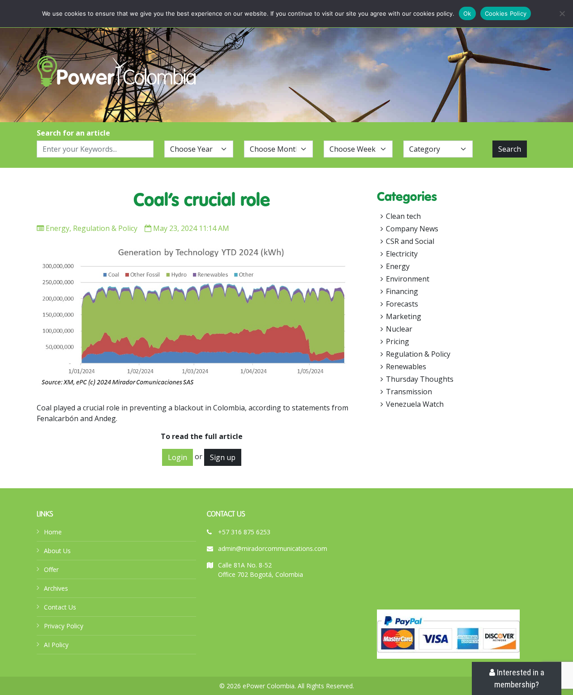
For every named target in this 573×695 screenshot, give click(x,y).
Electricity (402, 254)
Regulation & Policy (105, 228)
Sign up (222, 457)
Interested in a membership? (519, 678)
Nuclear (399, 329)
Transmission (409, 392)
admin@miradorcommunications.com (272, 548)
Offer (51, 569)
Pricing (397, 341)
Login (177, 457)
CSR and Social (410, 241)
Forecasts (402, 304)
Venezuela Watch (415, 404)
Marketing (403, 316)
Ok (467, 13)
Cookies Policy (506, 13)
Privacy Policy (63, 626)
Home (53, 532)
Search (509, 149)
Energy (57, 228)
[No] (561, 13)
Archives (56, 588)
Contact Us (60, 607)
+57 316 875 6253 (244, 532)
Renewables (406, 366)
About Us (57, 550)
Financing (402, 291)
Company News (412, 229)
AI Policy (56, 644)
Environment (407, 279)
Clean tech (403, 216)
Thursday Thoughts (419, 379)
